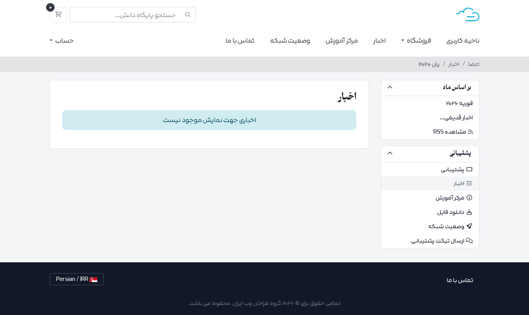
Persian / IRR (72, 279)
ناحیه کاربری (463, 40)
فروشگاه (418, 40)
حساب (64, 40)
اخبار (379, 40)
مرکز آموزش (342, 40)
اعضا (473, 64)
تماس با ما (239, 40)
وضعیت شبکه (290, 40)
